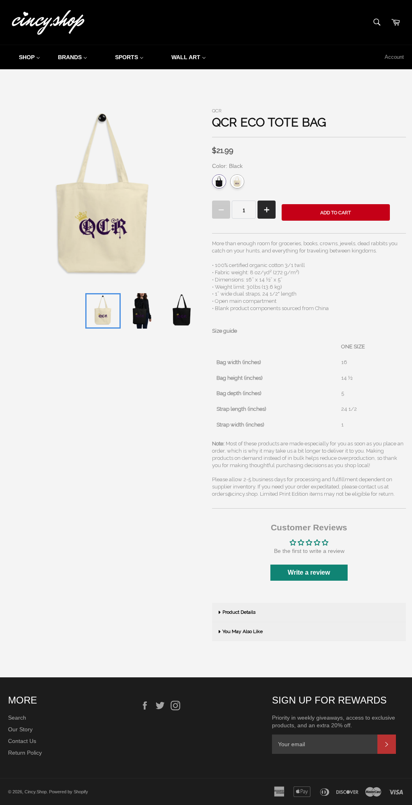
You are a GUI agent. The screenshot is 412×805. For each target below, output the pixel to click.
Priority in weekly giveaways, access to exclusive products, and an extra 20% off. (333, 721)
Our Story (20, 729)
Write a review (309, 572)
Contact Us (22, 741)
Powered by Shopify (68, 791)
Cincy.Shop (36, 791)
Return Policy (25, 752)
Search (17, 717)
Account (394, 57)
